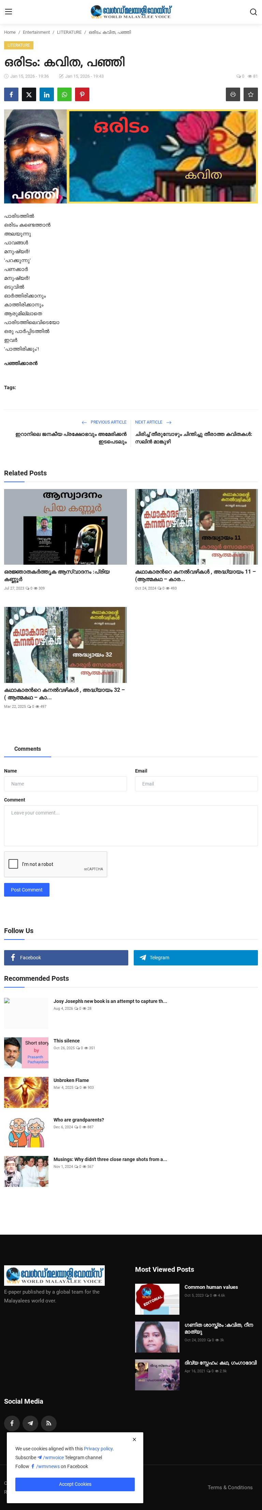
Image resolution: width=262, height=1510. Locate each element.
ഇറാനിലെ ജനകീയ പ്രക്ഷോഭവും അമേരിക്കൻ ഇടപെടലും (71, 438)
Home (10, 32)
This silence (67, 1040)
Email (141, 771)
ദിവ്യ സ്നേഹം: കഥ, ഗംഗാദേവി (221, 1363)
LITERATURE (69, 32)
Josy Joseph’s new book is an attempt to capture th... (110, 1001)
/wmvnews (48, 1466)
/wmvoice (54, 1457)
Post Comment (27, 890)
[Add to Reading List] (251, 94)
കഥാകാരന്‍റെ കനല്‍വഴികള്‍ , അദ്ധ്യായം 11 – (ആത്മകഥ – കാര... (195, 575)
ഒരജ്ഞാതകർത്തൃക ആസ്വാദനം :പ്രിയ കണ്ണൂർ (57, 575)
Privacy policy (98, 1448)
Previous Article (108, 422)
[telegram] (30, 1423)
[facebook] (12, 1423)
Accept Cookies (75, 1484)
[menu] (8, 11)
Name (10, 771)
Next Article (149, 422)
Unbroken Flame (71, 1080)
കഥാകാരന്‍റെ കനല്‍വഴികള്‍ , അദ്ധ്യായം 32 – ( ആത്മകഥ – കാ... (64, 694)
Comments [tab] (27, 749)
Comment (14, 800)
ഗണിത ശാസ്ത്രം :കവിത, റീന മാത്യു (219, 1328)
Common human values (211, 1287)
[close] (134, 1439)
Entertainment (36, 32)
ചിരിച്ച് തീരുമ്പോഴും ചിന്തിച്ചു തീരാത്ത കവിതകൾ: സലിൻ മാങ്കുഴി (193, 438)
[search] (253, 11)
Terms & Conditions (230, 1487)
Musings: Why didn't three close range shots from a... (110, 1159)
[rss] (49, 1423)
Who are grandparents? (79, 1120)
